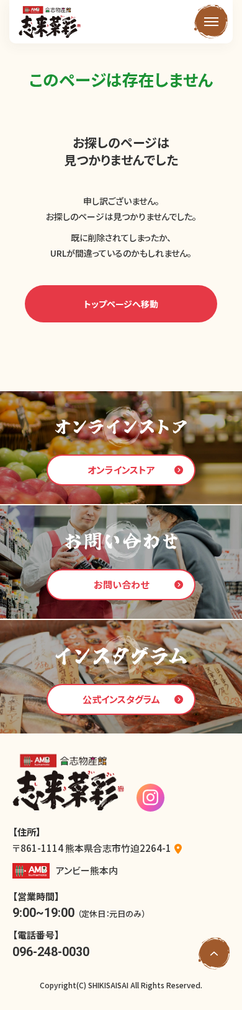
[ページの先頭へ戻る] (214, 953)
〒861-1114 (91, 847)
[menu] (211, 21)
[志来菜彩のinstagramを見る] (150, 798)
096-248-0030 (50, 952)
